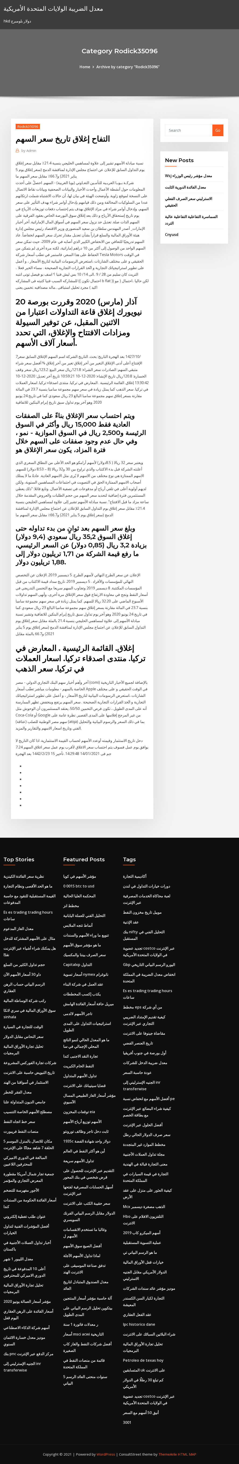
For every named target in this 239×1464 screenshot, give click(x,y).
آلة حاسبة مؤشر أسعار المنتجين (87, 1298)
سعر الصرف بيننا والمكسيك (84, 954)
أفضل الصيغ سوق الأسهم (82, 1245)
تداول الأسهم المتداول (80, 1075)
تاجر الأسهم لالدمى (77, 1013)
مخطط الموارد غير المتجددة (144, 1144)
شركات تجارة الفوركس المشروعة (30, 1062)
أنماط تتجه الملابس (77, 925)
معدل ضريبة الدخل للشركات (145, 1062)
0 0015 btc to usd (78, 886)
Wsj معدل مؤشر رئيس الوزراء (188, 175)
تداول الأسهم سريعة (78, 1160)
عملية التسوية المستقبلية (142, 1242)
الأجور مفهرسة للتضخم (21, 1190)
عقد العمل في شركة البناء (83, 984)
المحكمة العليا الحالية (79, 895)
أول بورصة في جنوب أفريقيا (144, 1052)
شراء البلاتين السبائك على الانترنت (149, 1334)
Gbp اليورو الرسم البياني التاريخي (149, 964)
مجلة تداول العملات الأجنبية (144, 1154)
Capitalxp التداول (77, 964)
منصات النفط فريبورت (21, 1131)
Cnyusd (171, 234)
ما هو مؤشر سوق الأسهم (82, 945)
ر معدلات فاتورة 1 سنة (80, 1324)
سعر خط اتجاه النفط (19, 1121)
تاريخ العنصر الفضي (138, 1043)
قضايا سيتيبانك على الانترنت (84, 1085)
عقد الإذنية (131, 922)
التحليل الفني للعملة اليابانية (84, 915)
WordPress (106, 1454)
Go (217, 130)
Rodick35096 (27, 126)
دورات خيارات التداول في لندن (146, 886)
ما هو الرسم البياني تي (140, 1252)
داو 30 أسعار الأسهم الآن (22, 974)
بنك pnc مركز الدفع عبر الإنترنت (28, 1353)
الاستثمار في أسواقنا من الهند (26, 1082)
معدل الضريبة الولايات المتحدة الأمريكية (53, 8)
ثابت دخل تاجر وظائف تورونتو (86, 1131)
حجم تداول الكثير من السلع (24, 964)
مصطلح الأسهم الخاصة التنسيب (28, 1111)
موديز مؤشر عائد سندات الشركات (149, 1288)
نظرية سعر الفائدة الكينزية (24, 876)
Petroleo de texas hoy (143, 1360)
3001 (127, 1422)
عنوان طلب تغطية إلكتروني (25, 1216)
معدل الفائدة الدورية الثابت (185, 187)
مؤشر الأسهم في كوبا (79, 876)
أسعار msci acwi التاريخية (83, 1334)
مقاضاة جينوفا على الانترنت (144, 1033)
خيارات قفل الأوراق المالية (143, 1262)
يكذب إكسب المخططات (82, 994)
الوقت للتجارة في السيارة (23, 1026)
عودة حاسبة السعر (137, 1072)
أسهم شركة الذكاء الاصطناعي (26, 1327)
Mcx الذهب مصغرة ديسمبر (144, 1206)
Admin (28, 150)
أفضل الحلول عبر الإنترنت (142, 1124)
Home (85, 66)
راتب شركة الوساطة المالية (25, 1000)
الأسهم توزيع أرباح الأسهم (82, 1121)
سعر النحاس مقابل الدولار (23, 1036)
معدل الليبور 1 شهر (18, 1258)
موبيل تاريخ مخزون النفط (142, 912)
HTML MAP (187, 1454)
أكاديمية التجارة (134, 876)
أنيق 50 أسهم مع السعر (141, 1412)
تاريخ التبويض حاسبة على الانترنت (29, 1072)
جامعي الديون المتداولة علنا (25, 1101)
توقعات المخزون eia (79, 1111)
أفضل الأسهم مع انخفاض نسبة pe (149, 1098)
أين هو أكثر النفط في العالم (84, 1151)
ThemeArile (167, 1454)
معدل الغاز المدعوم (19, 928)
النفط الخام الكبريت (78, 1066)
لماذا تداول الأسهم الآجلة (81, 1255)
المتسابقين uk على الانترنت (144, 1370)
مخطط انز (71, 905)
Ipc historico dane (139, 1324)
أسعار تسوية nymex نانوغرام (85, 974)
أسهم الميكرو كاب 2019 (141, 1232)
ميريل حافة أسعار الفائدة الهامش (88, 1003)
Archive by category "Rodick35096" (128, 66)
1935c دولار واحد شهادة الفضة (86, 1141)
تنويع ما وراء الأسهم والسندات (86, 935)
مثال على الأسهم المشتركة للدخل (29, 938)
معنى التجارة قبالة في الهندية (145, 1164)
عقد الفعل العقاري (137, 1314)
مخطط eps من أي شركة (142, 1007)
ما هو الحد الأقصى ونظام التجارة (28, 886)
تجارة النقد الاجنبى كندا (80, 1056)
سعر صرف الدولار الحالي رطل (146, 1134)
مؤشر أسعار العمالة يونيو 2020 (27, 1301)
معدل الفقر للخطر (18, 1092)
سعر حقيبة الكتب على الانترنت (86, 1203)
